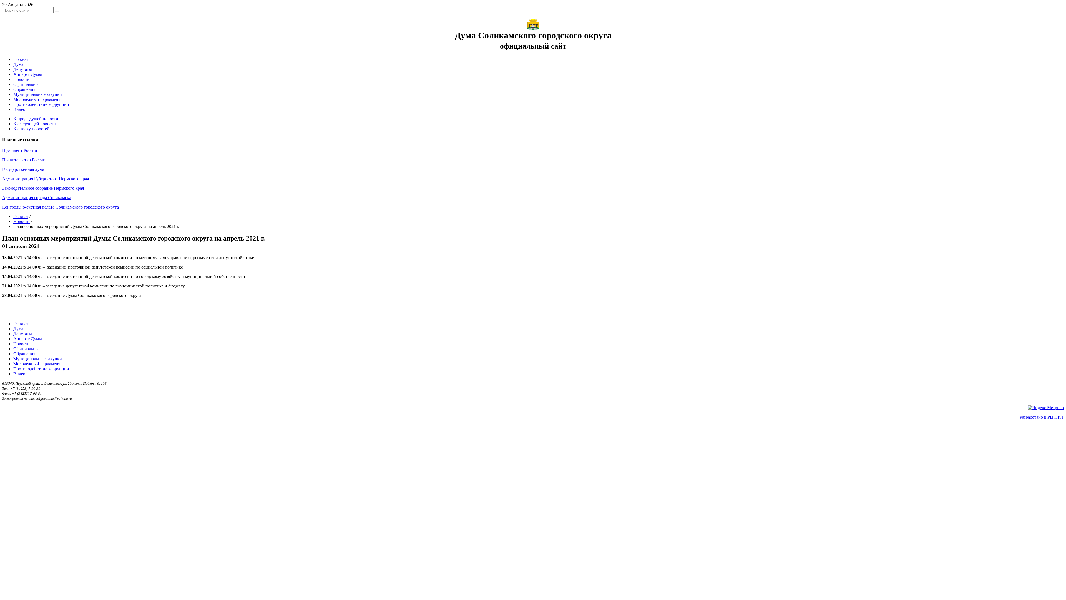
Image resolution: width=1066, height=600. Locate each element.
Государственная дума (23, 169)
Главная (20, 59)
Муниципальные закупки (37, 94)
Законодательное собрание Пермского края (43, 188)
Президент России (19, 150)
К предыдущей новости (35, 118)
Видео (19, 109)
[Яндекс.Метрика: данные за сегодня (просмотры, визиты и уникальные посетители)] (1046, 407)
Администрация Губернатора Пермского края (45, 178)
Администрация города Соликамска (36, 197)
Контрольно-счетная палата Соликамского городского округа (60, 207)
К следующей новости (34, 123)
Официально (25, 84)
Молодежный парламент (36, 99)
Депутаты (22, 69)
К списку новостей (31, 128)
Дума (18, 64)
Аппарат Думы (27, 74)
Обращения (24, 89)
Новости (21, 79)
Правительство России (24, 160)
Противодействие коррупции (41, 104)
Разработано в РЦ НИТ (1042, 417)
